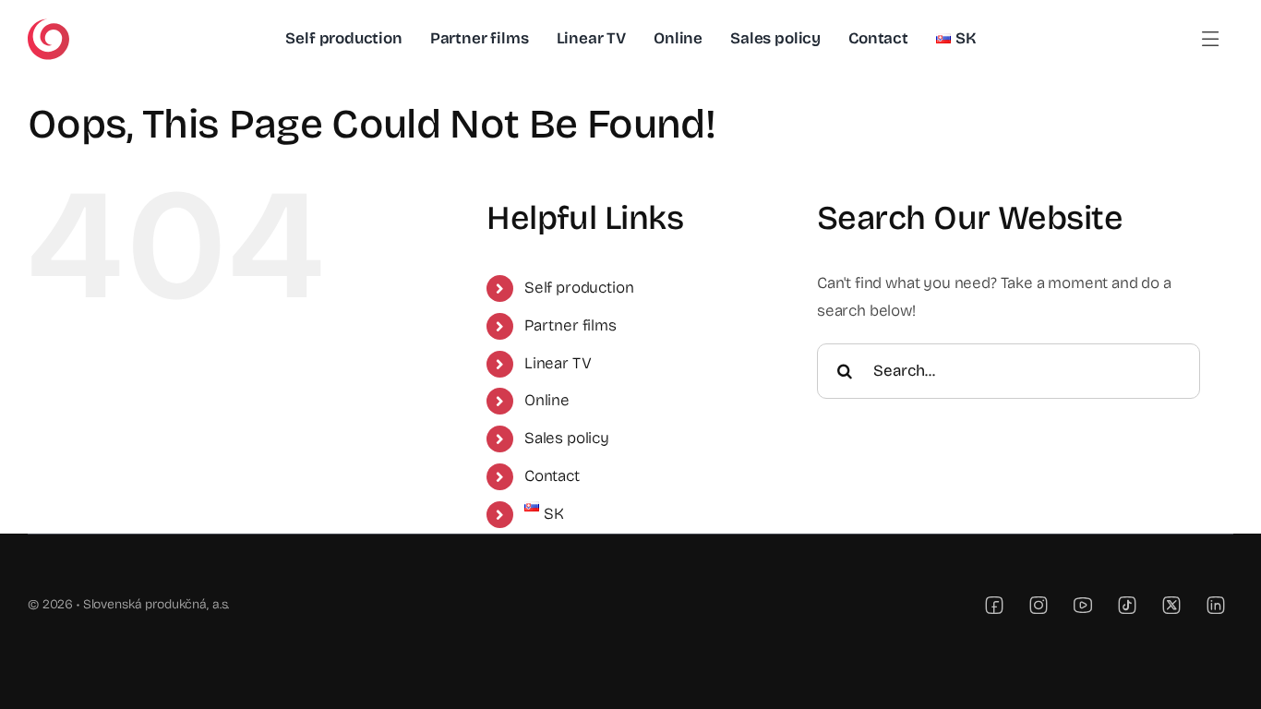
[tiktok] (1127, 604)
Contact (552, 476)
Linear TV (557, 363)
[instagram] (1038, 604)
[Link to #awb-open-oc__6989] (1210, 39)
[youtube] (1082, 604)
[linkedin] (1215, 604)
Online (547, 400)
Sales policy (566, 438)
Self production (578, 287)
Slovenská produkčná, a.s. (156, 604)
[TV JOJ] (48, 26)
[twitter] (1171, 604)
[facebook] (994, 604)
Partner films (570, 325)
